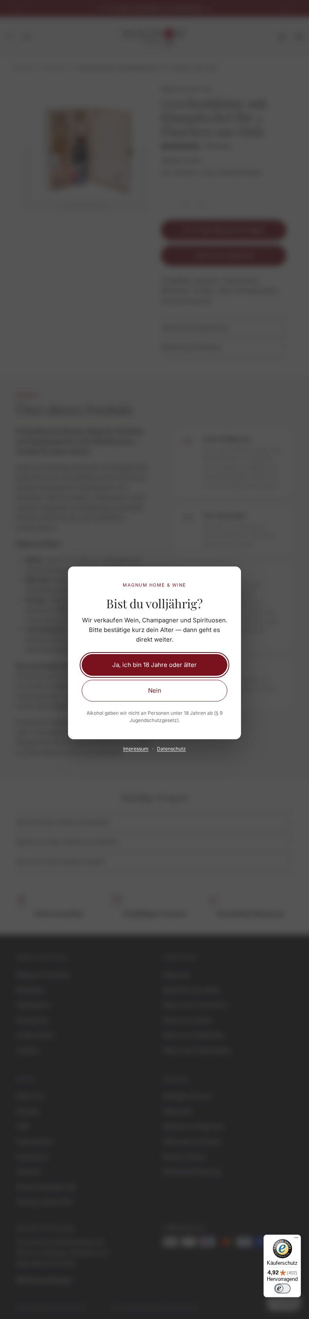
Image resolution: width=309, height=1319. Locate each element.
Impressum (135, 749)
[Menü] (296, 1239)
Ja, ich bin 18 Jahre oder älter (154, 665)
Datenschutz (171, 749)
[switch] (282, 1288)
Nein (154, 690)
